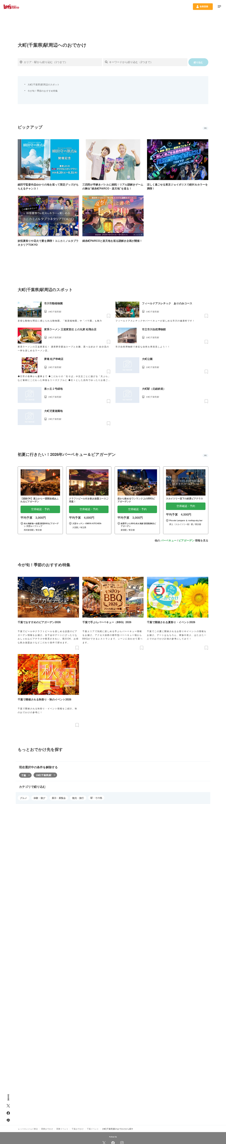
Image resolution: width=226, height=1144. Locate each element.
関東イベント (62, 1128)
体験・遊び (39, 798)
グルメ (23, 798)
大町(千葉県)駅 (43, 775)
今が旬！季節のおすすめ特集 (43, 90)
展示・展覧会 (59, 798)
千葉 (23, 775)
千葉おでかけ (78, 1128)
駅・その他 (96, 797)
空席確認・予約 (40, 509)
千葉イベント (93, 1128)
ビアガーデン (186, 540)
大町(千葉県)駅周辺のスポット (43, 84)
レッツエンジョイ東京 (28, 1128)
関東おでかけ (47, 1128)
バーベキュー (169, 540)
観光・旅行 (78, 798)
